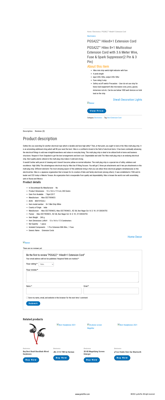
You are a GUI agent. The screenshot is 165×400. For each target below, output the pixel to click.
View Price (97, 111)
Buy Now (31, 360)
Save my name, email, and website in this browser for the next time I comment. (58, 298)
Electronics (87, 6)
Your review (32, 269)
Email (86, 286)
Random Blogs (106, 6)
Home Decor (135, 236)
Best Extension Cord (114, 118)
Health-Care (71, 6)
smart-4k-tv (146, 6)
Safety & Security (126, 6)
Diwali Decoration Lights (127, 99)
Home (58, 6)
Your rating (31, 263)
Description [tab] (27, 131)
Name (29, 286)
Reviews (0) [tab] (40, 131)
